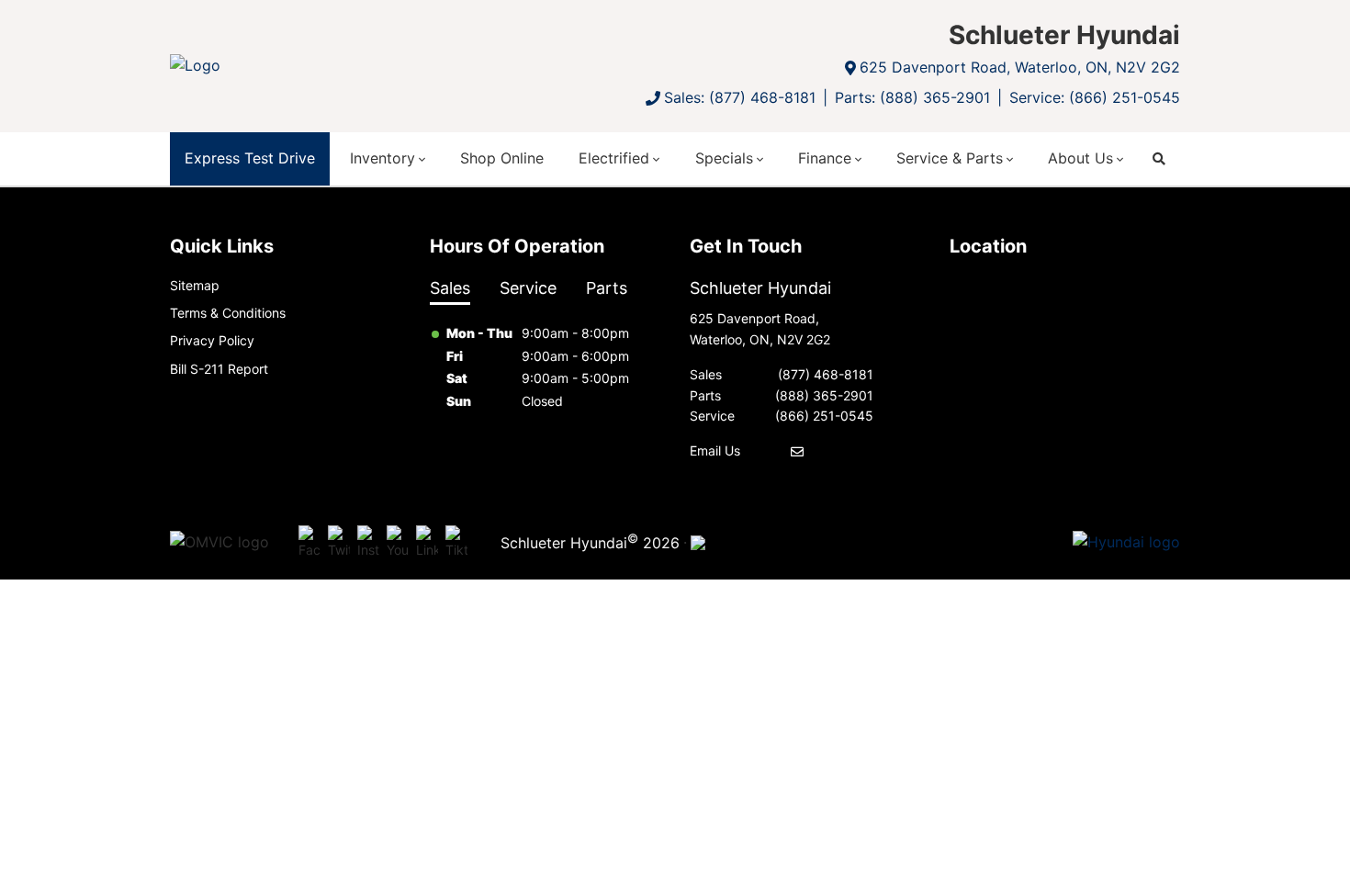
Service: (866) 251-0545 (1094, 97)
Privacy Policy (212, 340)
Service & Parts (949, 158)
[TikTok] (456, 543)
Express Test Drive (250, 158)
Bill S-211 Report (219, 369)
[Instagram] (368, 543)
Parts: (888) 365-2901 (912, 97)
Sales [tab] (450, 288)
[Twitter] (339, 543)
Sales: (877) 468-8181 (740, 97)
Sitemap (194, 285)
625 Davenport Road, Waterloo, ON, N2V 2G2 (1020, 67)
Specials (724, 158)
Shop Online (502, 158)
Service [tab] (528, 288)
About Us (1080, 158)
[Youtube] (398, 543)
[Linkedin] (427, 543)
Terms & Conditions (228, 313)
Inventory (382, 158)
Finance (824, 158)
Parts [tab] (606, 288)
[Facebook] (309, 543)
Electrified (614, 158)
